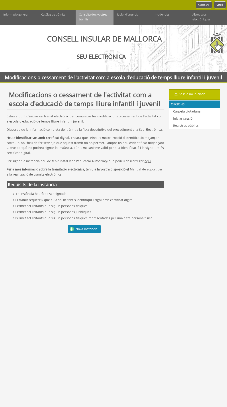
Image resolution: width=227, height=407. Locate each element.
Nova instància (87, 229)
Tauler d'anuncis (127, 14)
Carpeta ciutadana (187, 111)
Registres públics (186, 125)
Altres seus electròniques (201, 17)
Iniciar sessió (182, 118)
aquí (148, 161)
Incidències (162, 14)
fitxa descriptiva (94, 129)
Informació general (15, 14)
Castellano (203, 4)
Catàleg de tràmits (53, 14)
